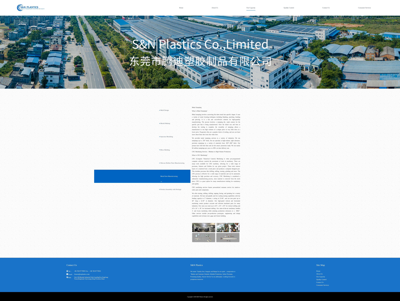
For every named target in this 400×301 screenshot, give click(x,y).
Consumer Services (364, 8)
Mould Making (165, 123)
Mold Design (164, 110)
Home (181, 8)
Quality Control (289, 8)
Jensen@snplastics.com (81, 274)
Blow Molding (165, 150)
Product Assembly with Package (170, 189)
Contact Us (326, 8)
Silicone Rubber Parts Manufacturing (172, 163)
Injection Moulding (166, 136)
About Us (215, 8)
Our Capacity (250, 8)
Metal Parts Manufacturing (169, 176)
